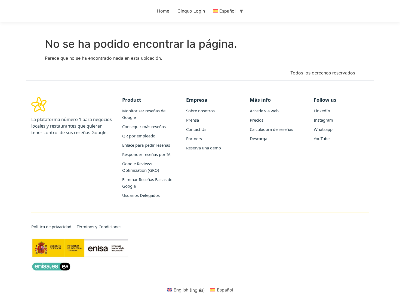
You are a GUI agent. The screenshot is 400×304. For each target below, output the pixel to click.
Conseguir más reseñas (144, 126)
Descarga (258, 138)
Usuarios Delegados (141, 195)
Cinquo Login (191, 11)
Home (163, 11)
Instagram (323, 120)
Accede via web (264, 110)
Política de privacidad (51, 226)
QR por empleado (138, 136)
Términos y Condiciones (99, 226)
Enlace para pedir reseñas (146, 145)
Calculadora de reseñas (271, 129)
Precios (256, 120)
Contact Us (196, 129)
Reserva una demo (203, 148)
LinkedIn (322, 110)
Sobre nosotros (200, 110)
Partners (194, 138)
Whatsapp (323, 129)
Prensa (192, 120)
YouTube (322, 138)
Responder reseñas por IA (146, 154)
